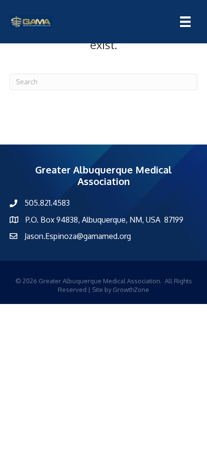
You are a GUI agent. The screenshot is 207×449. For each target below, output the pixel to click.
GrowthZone (131, 289)
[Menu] (185, 22)
